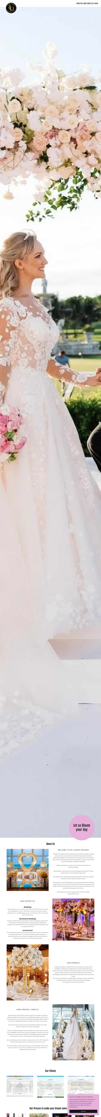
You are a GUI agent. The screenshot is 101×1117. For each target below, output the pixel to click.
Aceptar (83, 1111)
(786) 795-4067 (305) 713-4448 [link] (87, 3)
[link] (37, 2)
